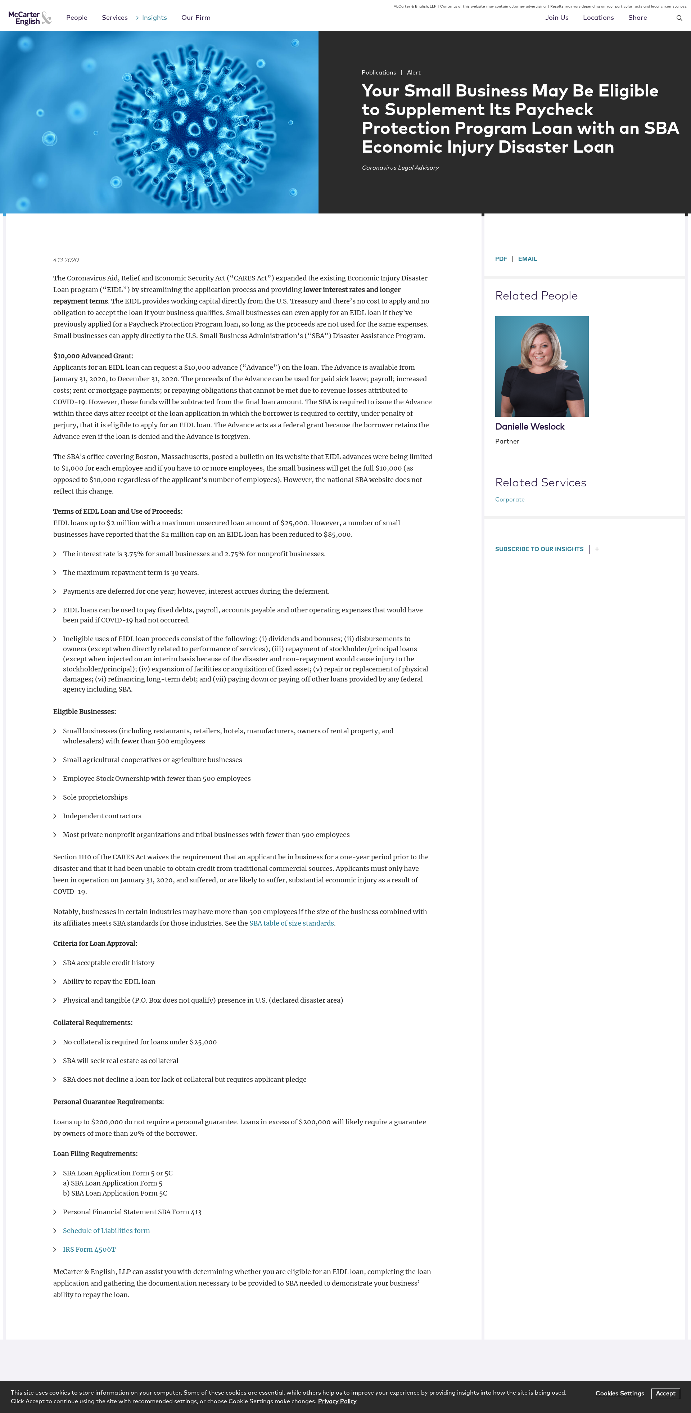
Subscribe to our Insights (539, 549)
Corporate (510, 500)
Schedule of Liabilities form (106, 1231)
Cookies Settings (620, 1393)
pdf (501, 259)
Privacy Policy (337, 1401)
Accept (666, 1393)
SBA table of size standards (291, 923)
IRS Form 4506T (89, 1249)
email (527, 259)
